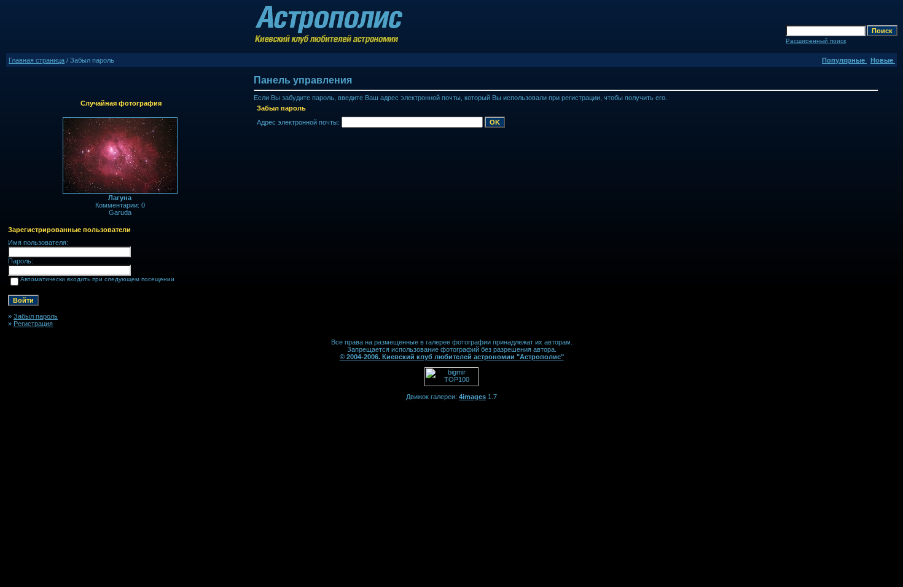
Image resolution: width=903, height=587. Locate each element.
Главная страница (36, 60)
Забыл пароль (36, 316)
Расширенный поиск (816, 40)
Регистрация (33, 323)
